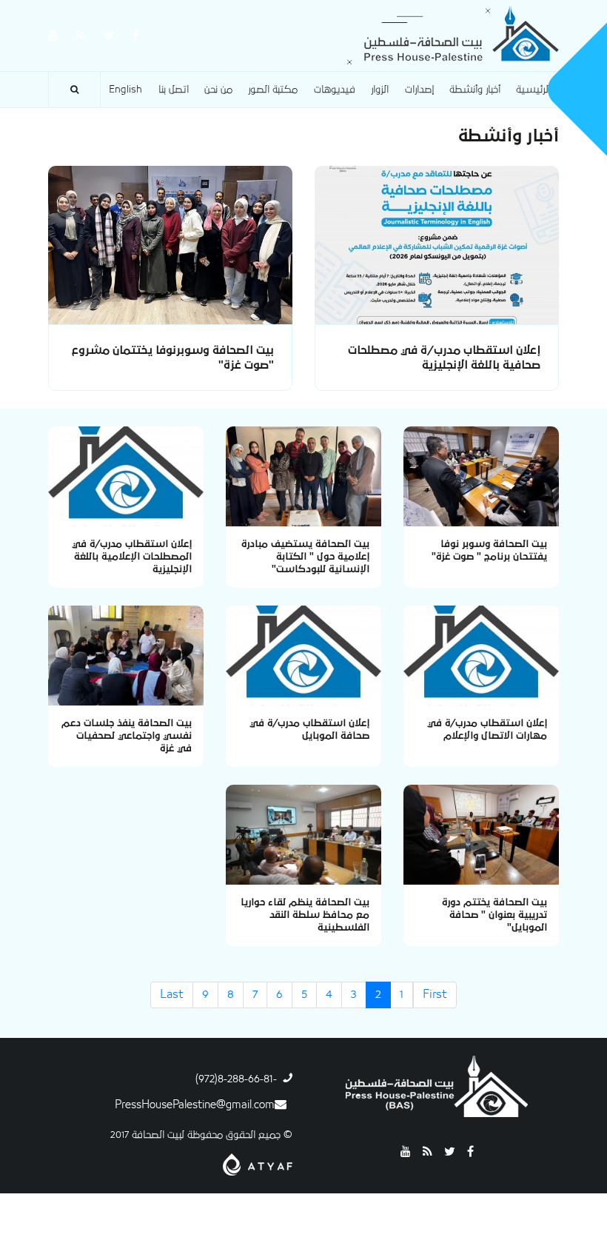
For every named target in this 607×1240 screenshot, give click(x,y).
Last (172, 994)
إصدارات (419, 89)
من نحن (218, 89)
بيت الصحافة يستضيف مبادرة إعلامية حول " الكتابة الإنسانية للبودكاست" (305, 557)
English (125, 89)
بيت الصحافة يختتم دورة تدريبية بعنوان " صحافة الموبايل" (494, 915)
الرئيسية (533, 89)
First (435, 994)
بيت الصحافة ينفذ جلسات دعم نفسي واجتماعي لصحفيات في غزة (126, 736)
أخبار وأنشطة (474, 89)
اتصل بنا (173, 89)
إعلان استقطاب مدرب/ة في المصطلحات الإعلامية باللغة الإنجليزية (132, 557)
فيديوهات (334, 89)
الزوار (380, 89)
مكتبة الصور (273, 89)
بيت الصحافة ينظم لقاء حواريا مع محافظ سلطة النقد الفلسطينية (305, 915)
